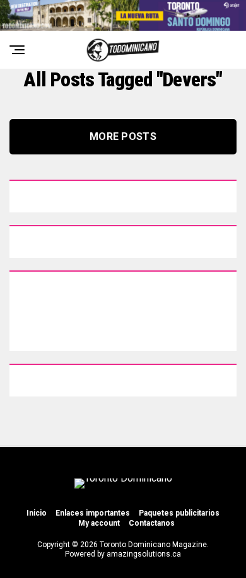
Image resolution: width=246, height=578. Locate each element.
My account (99, 523)
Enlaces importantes (93, 513)
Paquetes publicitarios (179, 513)
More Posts (123, 136)
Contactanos (152, 523)
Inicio (36, 513)
